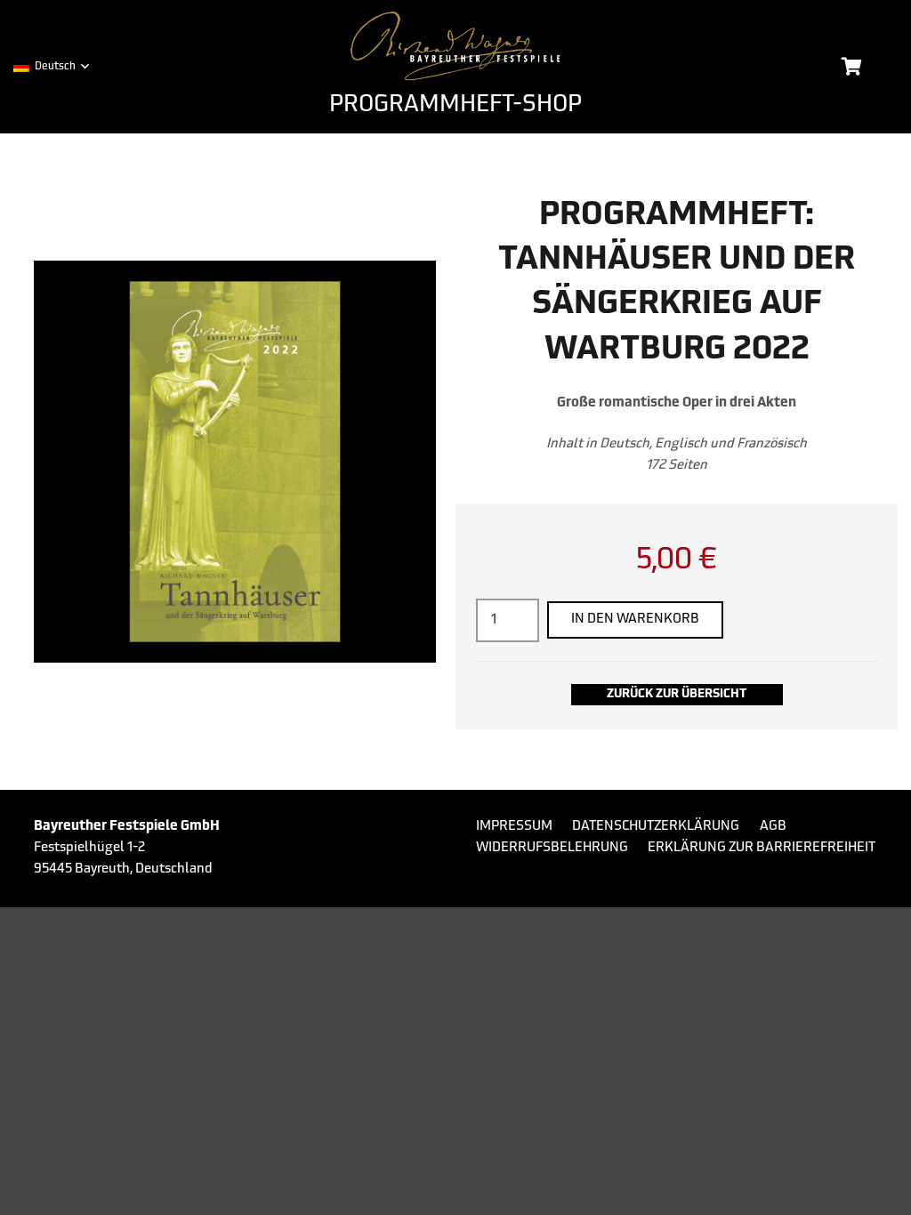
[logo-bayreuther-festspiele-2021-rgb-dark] (455, 46)
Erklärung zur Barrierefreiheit (761, 848)
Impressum (514, 826)
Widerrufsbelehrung (552, 848)
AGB (773, 826)
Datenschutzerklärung (655, 826)
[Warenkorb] (851, 66)
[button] (51, 66)
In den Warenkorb (635, 619)
